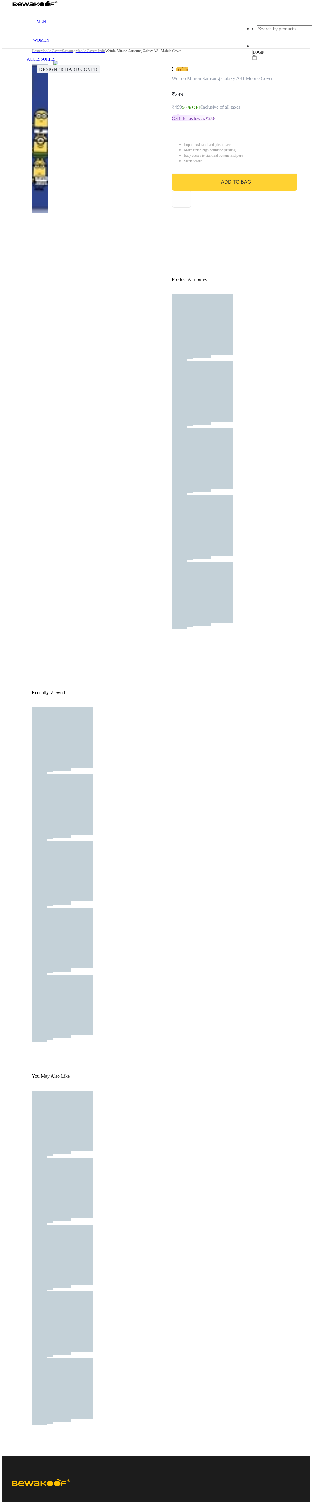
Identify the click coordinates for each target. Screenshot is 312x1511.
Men (41, 21)
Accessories (41, 59)
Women (41, 40)
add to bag (236, 181)
